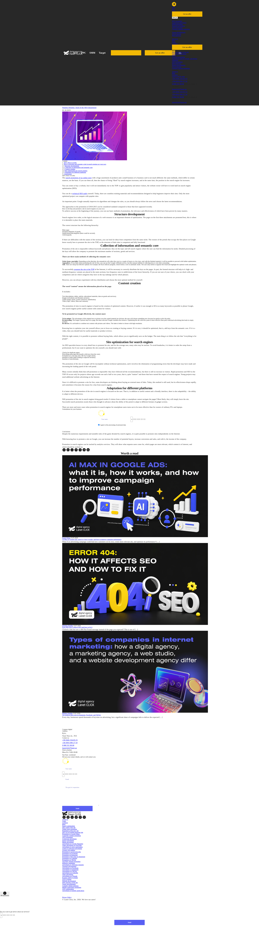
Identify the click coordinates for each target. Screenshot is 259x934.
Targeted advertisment (69, 866)
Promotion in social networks (71, 852)
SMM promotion (177, 24)
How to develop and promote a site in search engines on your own (85, 164)
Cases (174, 42)
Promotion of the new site (70, 831)
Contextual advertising (179, 23)
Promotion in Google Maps (71, 834)
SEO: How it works (70, 163)
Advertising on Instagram (70, 869)
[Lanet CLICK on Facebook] (64, 817)
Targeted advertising (178, 26)
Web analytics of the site (70, 882)
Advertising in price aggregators (72, 847)
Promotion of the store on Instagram (73, 857)
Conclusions (68, 174)
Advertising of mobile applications (73, 891)
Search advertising (68, 840)
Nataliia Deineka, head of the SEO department (79, 108)
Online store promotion (69, 829)
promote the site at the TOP (84, 269)
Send (129, 922)
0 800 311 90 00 (178, 84)
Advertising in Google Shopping (72, 844)
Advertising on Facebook (70, 868)
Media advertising (68, 842)
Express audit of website (70, 878)
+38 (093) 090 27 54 (179, 81)
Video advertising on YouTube (72, 845)
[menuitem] (173, 7)
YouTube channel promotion (71, 861)
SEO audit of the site (68, 827)
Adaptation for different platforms (75, 172)
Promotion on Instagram (70, 855)
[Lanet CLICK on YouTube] (84, 817)
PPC (83, 52)
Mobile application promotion (71, 887)
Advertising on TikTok (69, 871)
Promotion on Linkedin (69, 858)
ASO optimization (68, 889)
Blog (173, 40)
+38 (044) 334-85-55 (179, 79)
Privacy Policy (67, 897)
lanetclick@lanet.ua (179, 89)
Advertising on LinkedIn (70, 873)
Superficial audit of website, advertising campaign (184, 59)
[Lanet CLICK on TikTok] (76, 817)
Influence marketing (68, 863)
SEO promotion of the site (180, 52)
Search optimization (68, 826)
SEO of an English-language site (72, 832)
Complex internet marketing (181, 29)
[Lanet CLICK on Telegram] (80, 817)
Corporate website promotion (71, 836)
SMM (92, 52)
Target (102, 52)
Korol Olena (66, 538)
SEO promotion (177, 21)
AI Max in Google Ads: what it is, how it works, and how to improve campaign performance (91, 539)
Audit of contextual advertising (72, 848)
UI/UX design (66, 879)
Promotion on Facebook (70, 853)
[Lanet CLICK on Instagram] (68, 817)
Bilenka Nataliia (67, 713)
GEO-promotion (177, 27)
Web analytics (176, 36)
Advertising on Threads (69, 876)
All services (5, 895)
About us (175, 39)
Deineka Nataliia (67, 626)
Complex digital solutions (70, 886)
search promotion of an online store (79, 178)
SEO (75, 52)
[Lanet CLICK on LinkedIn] (72, 817)
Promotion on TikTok (69, 860)
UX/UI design (176, 34)
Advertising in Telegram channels (73, 865)
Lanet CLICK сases (178, 76)
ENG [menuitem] (173, 10)
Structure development (72, 166)
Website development (69, 881)
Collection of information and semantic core (79, 167)
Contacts (175, 44)
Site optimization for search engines (76, 171)
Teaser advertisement (178, 32)
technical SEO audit (79, 194)
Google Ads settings (68, 850)
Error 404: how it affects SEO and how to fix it (77, 627)
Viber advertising (67, 874)
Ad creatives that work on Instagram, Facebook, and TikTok (81, 715)
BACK (175, 18)
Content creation (70, 169)
